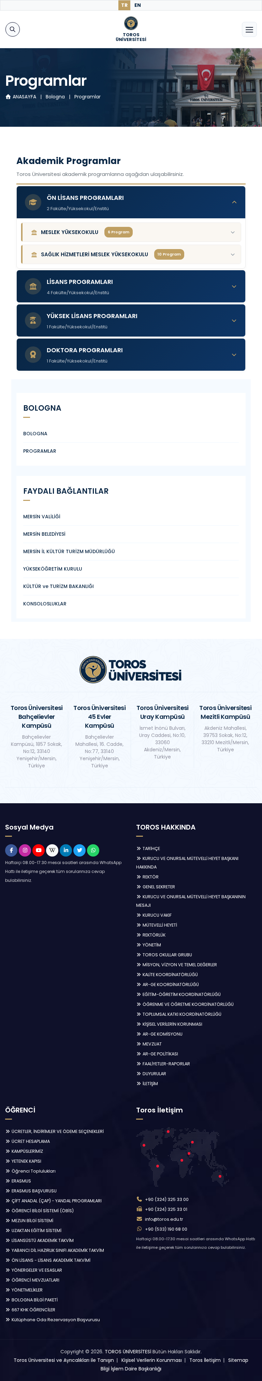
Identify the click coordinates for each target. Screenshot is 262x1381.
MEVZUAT (152, 1044)
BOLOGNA (35, 433)
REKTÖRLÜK (153, 935)
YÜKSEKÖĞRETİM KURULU (52, 568)
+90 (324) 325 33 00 (167, 1199)
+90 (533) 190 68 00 (166, 1229)
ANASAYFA (24, 96)
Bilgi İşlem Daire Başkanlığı (131, 1368)
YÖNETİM (151, 945)
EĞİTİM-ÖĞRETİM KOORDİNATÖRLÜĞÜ (181, 994)
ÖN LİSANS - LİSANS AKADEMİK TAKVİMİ (50, 1260)
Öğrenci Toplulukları (33, 1171)
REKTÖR (150, 877)
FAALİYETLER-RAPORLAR (166, 1064)
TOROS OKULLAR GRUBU (167, 955)
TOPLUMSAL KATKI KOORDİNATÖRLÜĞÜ (181, 1014)
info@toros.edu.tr (164, 1219)
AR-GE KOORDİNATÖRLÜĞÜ (170, 984)
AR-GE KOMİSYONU (162, 1034)
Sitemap (238, 1360)
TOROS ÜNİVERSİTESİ (128, 1351)
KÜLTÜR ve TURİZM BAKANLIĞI (58, 586)
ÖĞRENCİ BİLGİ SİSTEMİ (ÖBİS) (42, 1211)
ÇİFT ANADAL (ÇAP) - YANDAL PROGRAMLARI (56, 1201)
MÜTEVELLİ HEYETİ (159, 925)
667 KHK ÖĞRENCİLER (33, 1310)
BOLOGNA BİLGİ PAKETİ (34, 1300)
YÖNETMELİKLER (27, 1290)
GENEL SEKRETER (158, 887)
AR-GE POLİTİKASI (160, 1054)
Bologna (56, 96)
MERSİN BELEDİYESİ (44, 534)
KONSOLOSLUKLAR (45, 603)
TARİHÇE (151, 848)
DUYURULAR (154, 1074)
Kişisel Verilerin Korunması (151, 1360)
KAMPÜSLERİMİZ (27, 1151)
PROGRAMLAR (39, 451)
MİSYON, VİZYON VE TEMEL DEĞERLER (179, 965)
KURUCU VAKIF (157, 915)
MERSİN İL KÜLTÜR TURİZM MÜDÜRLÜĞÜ (69, 551)
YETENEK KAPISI (26, 1161)
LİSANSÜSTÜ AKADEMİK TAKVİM (42, 1240)
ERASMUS (21, 1181)
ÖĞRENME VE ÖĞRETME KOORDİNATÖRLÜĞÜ (188, 1004)
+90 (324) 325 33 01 (166, 1209)
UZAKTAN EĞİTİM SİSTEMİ (36, 1230)
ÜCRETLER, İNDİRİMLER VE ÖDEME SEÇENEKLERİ (57, 1131)
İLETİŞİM (150, 1083)
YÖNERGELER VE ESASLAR (36, 1270)
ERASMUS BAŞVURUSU (34, 1191)
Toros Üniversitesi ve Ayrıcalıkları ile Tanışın (64, 1360)
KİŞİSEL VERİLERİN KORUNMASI (172, 1024)
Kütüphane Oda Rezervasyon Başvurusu (55, 1320)
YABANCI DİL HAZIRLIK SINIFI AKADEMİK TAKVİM (57, 1250)
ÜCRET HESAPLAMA (30, 1141)
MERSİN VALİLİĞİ (41, 516)
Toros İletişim (205, 1360)
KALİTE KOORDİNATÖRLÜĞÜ (170, 974)
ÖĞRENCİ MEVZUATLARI (35, 1280)
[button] (131, 202)
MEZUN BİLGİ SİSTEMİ (32, 1220)
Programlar (87, 96)
